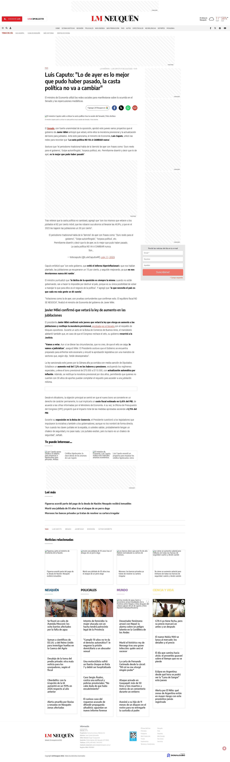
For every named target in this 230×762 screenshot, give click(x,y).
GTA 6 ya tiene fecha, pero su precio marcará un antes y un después (168, 623)
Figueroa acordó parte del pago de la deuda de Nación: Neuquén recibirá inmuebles (88, 503)
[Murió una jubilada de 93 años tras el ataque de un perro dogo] (97, 559)
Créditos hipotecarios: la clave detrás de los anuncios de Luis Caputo (76, 455)
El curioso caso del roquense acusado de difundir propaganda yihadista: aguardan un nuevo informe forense (95, 704)
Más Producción (113, 28)
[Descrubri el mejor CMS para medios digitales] (176, 757)
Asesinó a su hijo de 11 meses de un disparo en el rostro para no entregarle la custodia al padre (132, 706)
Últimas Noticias (68, 28)
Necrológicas (150, 28)
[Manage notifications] (224, 748)
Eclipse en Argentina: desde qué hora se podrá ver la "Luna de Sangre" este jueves (168, 676)
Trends (143, 739)
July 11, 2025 (108, 257)
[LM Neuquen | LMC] (36, 19)
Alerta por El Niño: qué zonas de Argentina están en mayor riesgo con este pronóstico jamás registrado (168, 696)
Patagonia (170, 28)
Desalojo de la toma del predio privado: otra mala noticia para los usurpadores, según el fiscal (60, 664)
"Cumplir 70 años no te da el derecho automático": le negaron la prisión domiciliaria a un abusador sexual (97, 645)
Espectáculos (138, 28)
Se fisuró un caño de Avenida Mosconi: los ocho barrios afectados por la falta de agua (59, 625)
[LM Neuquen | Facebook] (211, 28)
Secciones (160, 739)
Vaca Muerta (19, 33)
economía (91, 529)
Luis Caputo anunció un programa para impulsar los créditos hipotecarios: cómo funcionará (123, 457)
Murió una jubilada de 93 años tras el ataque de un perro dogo (77, 508)
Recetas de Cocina (63, 33)
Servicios (160, 741)
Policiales (89, 28)
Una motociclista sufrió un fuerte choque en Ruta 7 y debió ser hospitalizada (97, 664)
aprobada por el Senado (103, 326)
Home (58, 28)
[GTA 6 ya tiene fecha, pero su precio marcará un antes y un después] (169, 608)
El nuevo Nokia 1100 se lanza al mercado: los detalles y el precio (167, 639)
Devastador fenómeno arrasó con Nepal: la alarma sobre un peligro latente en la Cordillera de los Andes (132, 626)
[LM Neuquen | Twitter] (215, 28)
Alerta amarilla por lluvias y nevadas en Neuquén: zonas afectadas (60, 704)
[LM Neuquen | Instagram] (220, 28)
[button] (3, 28)
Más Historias (49, 33)
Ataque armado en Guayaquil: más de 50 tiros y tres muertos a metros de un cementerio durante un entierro (132, 686)
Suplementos (144, 741)
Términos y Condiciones (147, 744)
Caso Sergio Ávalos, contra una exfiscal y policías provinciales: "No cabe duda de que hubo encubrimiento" (96, 683)
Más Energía (100, 28)
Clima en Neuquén (34, 33)
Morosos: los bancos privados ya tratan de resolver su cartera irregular (82, 513)
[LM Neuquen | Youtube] (225, 28)
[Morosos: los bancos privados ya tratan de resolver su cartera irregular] (133, 559)
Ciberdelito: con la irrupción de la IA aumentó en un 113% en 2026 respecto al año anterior (59, 686)
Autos (128, 28)
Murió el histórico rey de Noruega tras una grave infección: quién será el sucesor (131, 647)
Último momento (105, 529)
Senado (50, 128)
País (122, 28)
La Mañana (104, 69)
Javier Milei (79, 529)
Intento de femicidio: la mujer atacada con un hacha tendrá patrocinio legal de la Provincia (95, 625)
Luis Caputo (116, 69)
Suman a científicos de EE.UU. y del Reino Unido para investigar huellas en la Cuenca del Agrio (60, 644)
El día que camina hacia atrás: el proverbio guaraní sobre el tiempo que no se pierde (168, 657)
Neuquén (80, 28)
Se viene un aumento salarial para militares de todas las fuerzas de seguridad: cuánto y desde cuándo (168, 573)
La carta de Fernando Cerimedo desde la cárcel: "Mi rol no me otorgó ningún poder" (132, 665)
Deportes (161, 28)
